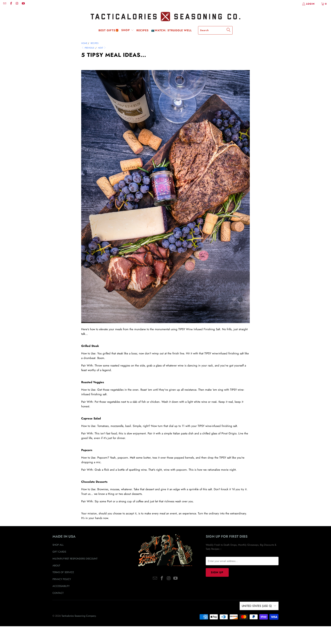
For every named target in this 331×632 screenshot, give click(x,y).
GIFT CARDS (59, 552)
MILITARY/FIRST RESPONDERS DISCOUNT (74, 558)
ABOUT (56, 565)
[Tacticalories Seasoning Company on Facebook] (10, 4)
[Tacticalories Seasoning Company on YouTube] (23, 4)
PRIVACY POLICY (61, 579)
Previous (89, 47)
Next (101, 47)
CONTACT (58, 593)
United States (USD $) (257, 606)
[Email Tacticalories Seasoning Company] (4, 4)
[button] (127, 30)
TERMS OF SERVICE (63, 572)
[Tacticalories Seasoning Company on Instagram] (17, 4)
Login (310, 4)
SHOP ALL (58, 545)
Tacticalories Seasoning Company (78, 616)
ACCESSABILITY (61, 586)
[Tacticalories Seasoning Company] (165, 17)
